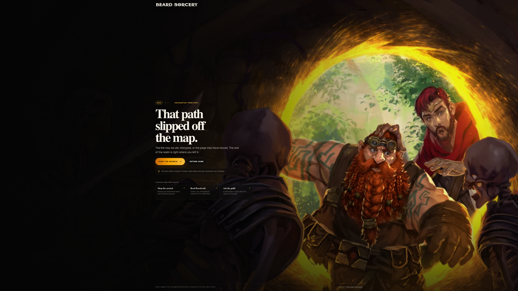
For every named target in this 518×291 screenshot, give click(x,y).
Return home (197, 161)
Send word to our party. (354, 287)
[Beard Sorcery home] (176, 5)
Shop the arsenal (168, 161)
